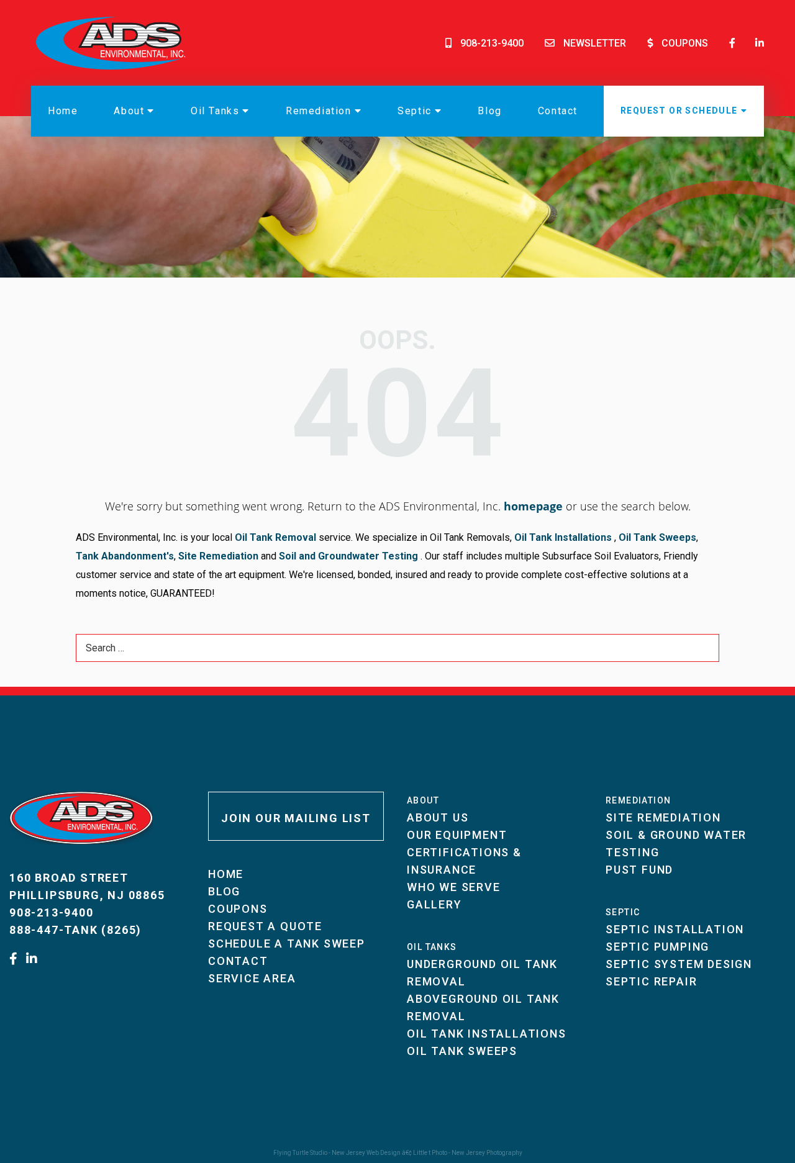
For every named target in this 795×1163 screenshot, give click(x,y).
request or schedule (679, 110)
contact (558, 111)
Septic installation (675, 929)
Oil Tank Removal (275, 537)
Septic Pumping (657, 946)
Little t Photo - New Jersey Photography (467, 1152)
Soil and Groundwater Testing (348, 556)
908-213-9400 (492, 43)
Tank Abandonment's (125, 556)
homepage (533, 506)
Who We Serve (454, 887)
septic (415, 111)
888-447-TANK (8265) (75, 929)
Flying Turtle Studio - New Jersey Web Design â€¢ (343, 1152)
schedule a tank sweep (286, 943)
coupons (684, 43)
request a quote (265, 926)
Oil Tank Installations (562, 537)
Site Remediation (217, 556)
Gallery (434, 904)
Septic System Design (679, 964)
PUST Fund (639, 869)
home (63, 111)
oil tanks (215, 111)
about (129, 111)
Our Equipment (457, 834)
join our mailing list (296, 818)
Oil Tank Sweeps (657, 537)
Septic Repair (651, 981)
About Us (437, 817)
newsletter (594, 43)
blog (489, 111)
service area (252, 978)
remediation (319, 111)
